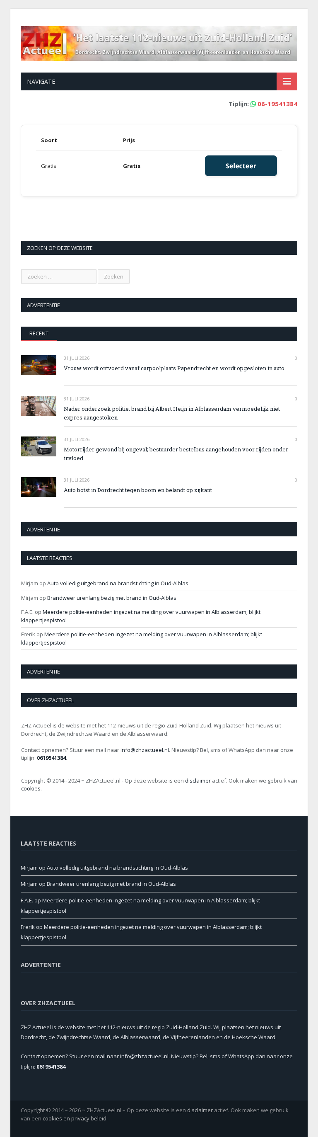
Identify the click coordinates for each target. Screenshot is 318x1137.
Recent (38, 333)
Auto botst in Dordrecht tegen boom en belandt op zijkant (138, 490)
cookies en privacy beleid (74, 1118)
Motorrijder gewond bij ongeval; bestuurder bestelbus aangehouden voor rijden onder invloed (176, 454)
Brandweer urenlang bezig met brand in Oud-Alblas (111, 597)
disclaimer (198, 780)
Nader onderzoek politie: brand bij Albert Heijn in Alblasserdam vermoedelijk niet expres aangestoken (172, 413)
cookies (31, 788)
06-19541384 (277, 103)
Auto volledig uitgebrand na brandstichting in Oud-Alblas (117, 583)
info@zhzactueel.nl (144, 750)
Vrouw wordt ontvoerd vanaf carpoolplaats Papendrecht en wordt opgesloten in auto (174, 368)
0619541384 (51, 757)
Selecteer (241, 165)
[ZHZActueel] (159, 41)
